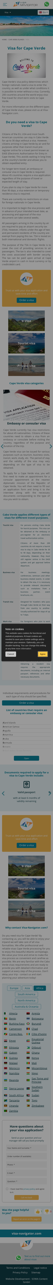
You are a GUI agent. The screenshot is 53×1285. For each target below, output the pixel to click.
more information (23, 649)
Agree (43, 654)
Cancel (10, 654)
